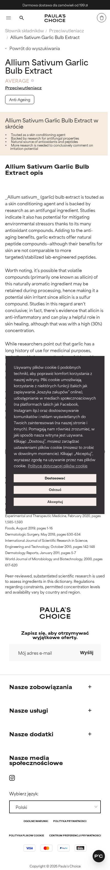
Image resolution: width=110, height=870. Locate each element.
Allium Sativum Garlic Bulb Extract (45, 37)
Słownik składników (24, 30)
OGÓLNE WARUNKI (36, 821)
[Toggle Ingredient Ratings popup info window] (32, 80)
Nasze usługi (28, 710)
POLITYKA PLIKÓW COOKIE (26, 836)
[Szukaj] (21, 18)
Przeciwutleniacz (66, 30)
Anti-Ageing (19, 99)
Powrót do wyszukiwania (34, 48)
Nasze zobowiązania (40, 686)
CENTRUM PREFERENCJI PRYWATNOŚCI (75, 836)
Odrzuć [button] (55, 490)
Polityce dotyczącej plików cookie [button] (57, 466)
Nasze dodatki (31, 734)
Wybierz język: (23, 793)
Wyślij (86, 652)
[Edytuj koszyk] (101, 17)
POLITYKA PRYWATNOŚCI (69, 821)
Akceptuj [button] (55, 502)
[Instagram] (12, 778)
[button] (99, 856)
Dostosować (55, 478)
